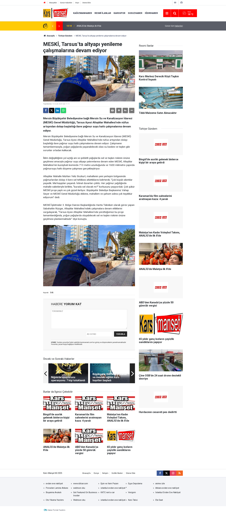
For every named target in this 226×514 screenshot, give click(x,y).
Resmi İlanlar (103, 13)
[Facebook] (45, 110)
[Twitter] (51, 110)
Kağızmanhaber (82, 13)
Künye (96, 473)
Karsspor (119, 13)
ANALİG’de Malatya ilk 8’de (89, 26)
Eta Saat (159, 500)
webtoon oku (79, 488)
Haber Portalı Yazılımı (56, 510)
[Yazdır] (112, 110)
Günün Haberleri (66, 3)
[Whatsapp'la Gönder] (63, 110)
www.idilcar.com (80, 483)
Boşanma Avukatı (53, 492)
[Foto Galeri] (181, 2)
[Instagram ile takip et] (173, 473)
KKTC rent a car (108, 492)
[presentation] (52, 26)
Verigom (132, 492)
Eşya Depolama (135, 483)
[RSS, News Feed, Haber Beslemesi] (179, 473)
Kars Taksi (133, 500)
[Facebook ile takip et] (160, 473)
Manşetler (53, 3)
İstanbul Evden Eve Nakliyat (167, 492)
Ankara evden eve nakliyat (167, 488)
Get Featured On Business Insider (85, 494)
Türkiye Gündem (65, 36)
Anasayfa (50, 36)
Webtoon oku (79, 500)
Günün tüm (174, 26)
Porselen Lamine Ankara (57, 488)
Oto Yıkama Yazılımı (55, 500)
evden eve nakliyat (54, 483)
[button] (119, 110)
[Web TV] (175, 2)
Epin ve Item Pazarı (109, 483)
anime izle (160, 483)
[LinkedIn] (57, 110)
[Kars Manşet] (55, 13)
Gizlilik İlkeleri (117, 473)
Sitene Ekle (86, 3)
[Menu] (167, 13)
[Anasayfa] (44, 3)
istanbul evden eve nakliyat (113, 488)
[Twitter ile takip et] (166, 473)
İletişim (105, 473)
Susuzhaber (135, 13)
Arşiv (77, 3)
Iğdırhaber (151, 13)
